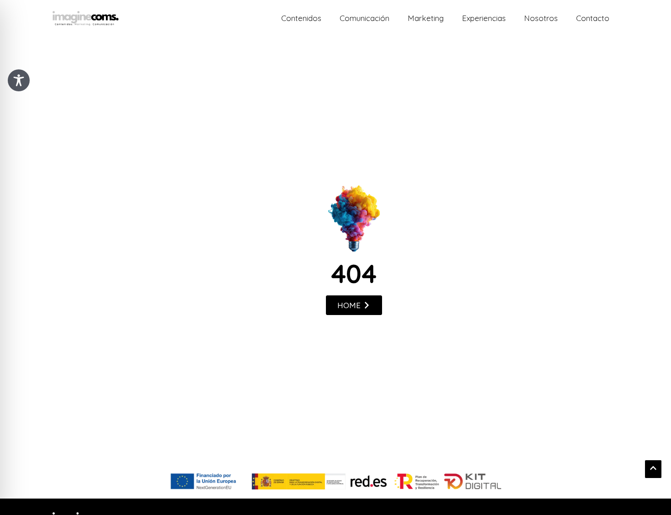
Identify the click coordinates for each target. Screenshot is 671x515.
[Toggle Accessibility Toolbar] (19, 80)
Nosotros (541, 18)
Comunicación (364, 18)
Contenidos (301, 18)
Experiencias (484, 18)
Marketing (426, 18)
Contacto (592, 18)
